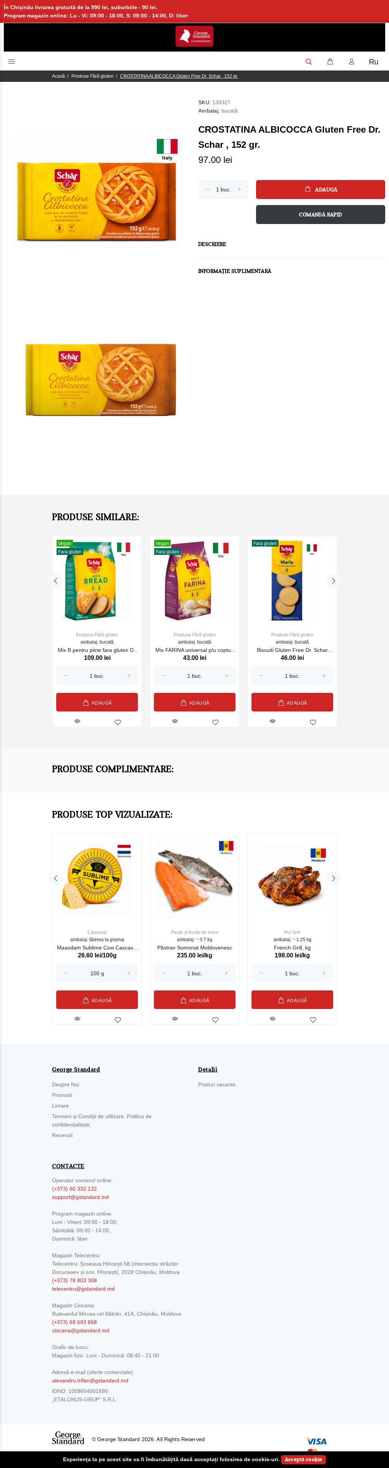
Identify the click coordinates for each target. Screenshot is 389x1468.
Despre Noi (65, 1084)
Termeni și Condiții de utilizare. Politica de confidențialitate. (102, 1120)
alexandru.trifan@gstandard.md (90, 1380)
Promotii (62, 1095)
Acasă (58, 76)
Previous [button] (55, 580)
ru (373, 62)
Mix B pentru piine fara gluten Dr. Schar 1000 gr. (97, 650)
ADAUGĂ (326, 190)
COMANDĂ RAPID (320, 215)
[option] (97, 624)
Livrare (60, 1106)
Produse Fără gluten (92, 76)
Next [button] (333, 580)
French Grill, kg (292, 948)
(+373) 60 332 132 (74, 1189)
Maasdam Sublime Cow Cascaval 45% (97, 948)
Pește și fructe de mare (194, 932)
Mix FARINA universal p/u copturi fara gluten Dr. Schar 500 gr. (194, 650)
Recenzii (62, 1135)
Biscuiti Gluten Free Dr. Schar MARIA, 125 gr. (292, 650)
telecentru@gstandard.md (83, 1289)
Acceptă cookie (304, 1460)
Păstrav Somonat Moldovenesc (194, 948)
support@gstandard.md (80, 1197)
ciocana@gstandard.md (80, 1330)
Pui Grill (292, 932)
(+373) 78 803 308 (74, 1280)
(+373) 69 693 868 (74, 1322)
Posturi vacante (217, 1084)
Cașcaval (97, 932)
